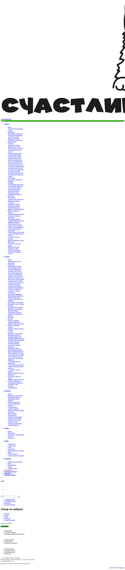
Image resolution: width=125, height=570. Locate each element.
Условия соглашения (10, 543)
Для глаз (16, 158)
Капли (10, 240)
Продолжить (5, 526)
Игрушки (11, 196)
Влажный (20, 129)
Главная (6, 513)
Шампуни (20, 227)
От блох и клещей (13, 289)
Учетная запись (9, 548)
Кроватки (21, 410)
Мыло (10, 351)
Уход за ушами (12, 227)
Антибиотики (12, 155)
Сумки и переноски (14, 250)
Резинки (16, 191)
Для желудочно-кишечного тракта (15, 160)
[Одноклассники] (7, 489)
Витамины (11, 433)
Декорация (11, 449)
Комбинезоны (17, 337)
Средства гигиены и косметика (14, 216)
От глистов (17, 174)
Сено (19, 420)
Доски (15, 199)
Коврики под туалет (14, 147)
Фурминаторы (12, 194)
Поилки (21, 328)
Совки (10, 151)
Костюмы (11, 338)
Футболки (11, 343)
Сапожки (11, 342)
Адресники (11, 179)
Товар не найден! (9, 520)
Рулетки (10, 299)
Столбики (11, 202)
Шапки (17, 343)
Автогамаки (12, 383)
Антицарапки (12, 184)
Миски (16, 214)
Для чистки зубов (13, 137)
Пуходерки (16, 189)
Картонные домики (14, 206)
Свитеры (17, 342)
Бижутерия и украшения (15, 302)
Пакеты (14, 388)
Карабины (18, 294)
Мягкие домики (13, 209)
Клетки (10, 319)
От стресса (16, 291)
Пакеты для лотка (17, 148)
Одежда (10, 332)
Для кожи (17, 163)
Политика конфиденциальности (14, 534)
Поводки (11, 297)
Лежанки (17, 201)
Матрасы (17, 207)
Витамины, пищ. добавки (16, 304)
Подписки (7, 553)
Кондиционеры (19, 220)
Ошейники (18, 179)
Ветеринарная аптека (14, 153)
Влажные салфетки (14, 348)
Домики (10, 199)
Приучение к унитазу (15, 150)
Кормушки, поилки (14, 397)
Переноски (11, 252)
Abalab (122, 567)
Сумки (10, 253)
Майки (16, 338)
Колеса (10, 413)
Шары (15, 413)
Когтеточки (11, 197)
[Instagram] (7, 493)
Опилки (10, 420)
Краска (20, 350)
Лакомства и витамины (15, 395)
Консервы (11, 263)
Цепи (21, 299)
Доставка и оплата (10, 532)
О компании (8, 530)
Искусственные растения (16, 450)
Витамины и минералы (15, 133)
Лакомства (11, 132)
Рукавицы (11, 193)
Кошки (6, 515)
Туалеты (10, 143)
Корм (9, 127)
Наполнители (12, 142)
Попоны (15, 340)
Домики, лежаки (13, 408)
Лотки (10, 148)
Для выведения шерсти (15, 135)
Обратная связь (9, 539)
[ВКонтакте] (7, 486)
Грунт (10, 447)
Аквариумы (11, 444)
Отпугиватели (12, 232)
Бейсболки (11, 333)
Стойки (10, 330)
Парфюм (10, 222)
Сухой (10, 130)
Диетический (12, 129)
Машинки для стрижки (15, 187)
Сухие (16, 140)
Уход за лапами (12, 356)
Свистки (16, 299)
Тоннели (21, 209)
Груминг (10, 183)
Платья (10, 340)
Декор (10, 466)
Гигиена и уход (13, 422)
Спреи (17, 193)
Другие (20, 140)
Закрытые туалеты (14, 145)
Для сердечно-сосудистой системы (15, 169)
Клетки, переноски (14, 402)
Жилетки (11, 335)
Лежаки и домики (13, 204)
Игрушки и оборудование (16, 434)
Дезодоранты (18, 423)
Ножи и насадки (13, 310)
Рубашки (21, 340)
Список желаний (9, 552)
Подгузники (12, 224)
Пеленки (16, 222)
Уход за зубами (18, 225)
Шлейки (10, 181)
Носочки (22, 338)
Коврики (11, 201)
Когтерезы (20, 184)
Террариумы (12, 465)
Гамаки (10, 410)
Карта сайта (8, 541)
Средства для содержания (16, 455)
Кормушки (11, 399)
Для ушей (17, 171)
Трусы (18, 353)
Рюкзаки (18, 252)
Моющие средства (13, 247)
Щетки (19, 194)
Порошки (11, 248)
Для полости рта (18, 165)
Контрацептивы (13, 173)
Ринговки (17, 297)
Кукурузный (17, 418)
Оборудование (12, 407)
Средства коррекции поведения (14, 229)
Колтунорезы (12, 186)
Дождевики (18, 333)
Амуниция (11, 178)
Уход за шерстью (18, 358)
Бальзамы (11, 219)
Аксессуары (12, 446)
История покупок (9, 550)
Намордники (12, 296)
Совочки (21, 214)
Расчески (11, 191)
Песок (15, 420)
